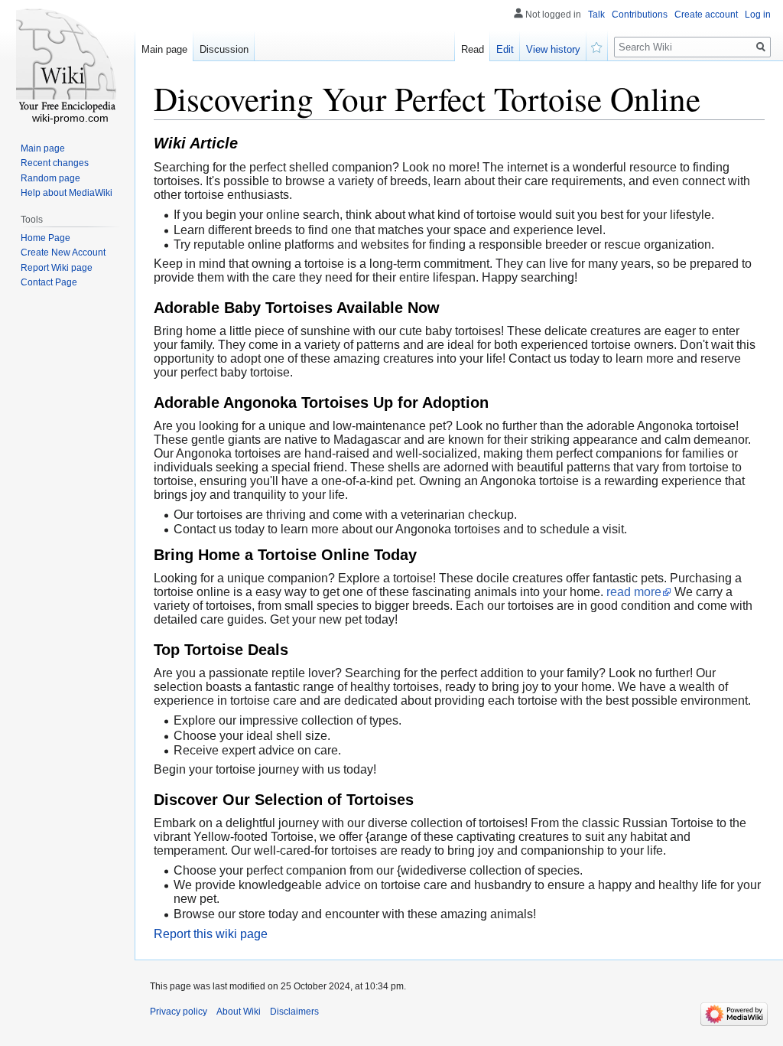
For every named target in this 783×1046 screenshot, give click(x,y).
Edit (505, 49)
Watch (597, 46)
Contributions (640, 14)
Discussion (224, 49)
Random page (50, 178)
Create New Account (63, 252)
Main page (164, 49)
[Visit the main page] (67, 61)
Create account (706, 14)
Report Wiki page (57, 267)
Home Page (45, 238)
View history (553, 49)
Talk (596, 14)
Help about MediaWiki (66, 192)
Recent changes (55, 163)
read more (633, 591)
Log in (758, 14)
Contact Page (49, 282)
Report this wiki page (211, 933)
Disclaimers (294, 1011)
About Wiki (238, 1011)
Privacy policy (178, 1011)
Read (472, 49)
